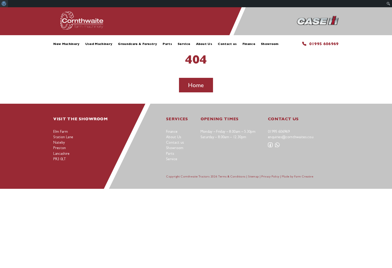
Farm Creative (303, 176)
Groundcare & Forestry (137, 44)
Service (184, 44)
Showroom (270, 44)
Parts (167, 44)
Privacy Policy (270, 176)
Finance (249, 44)
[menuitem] (4, 3)
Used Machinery (98, 44)
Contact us (227, 44)
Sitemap (253, 176)
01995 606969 (324, 43)
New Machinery (66, 44)
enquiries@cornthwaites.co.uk (291, 137)
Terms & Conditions (231, 176)
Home (196, 85)
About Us (204, 44)
